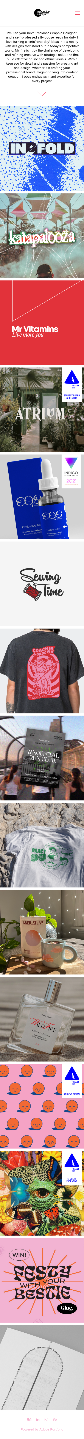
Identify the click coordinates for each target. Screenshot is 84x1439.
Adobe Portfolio (51, 1429)
